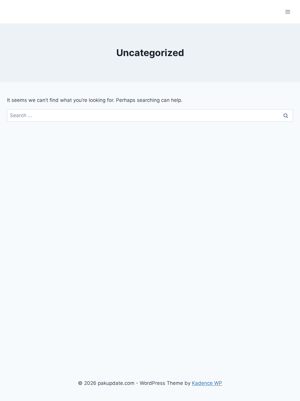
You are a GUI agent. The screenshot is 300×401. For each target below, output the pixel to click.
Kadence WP (207, 383)
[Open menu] (287, 11)
